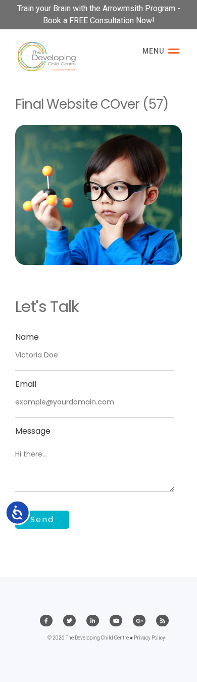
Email (25, 384)
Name (27, 337)
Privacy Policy (149, 638)
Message (33, 431)
